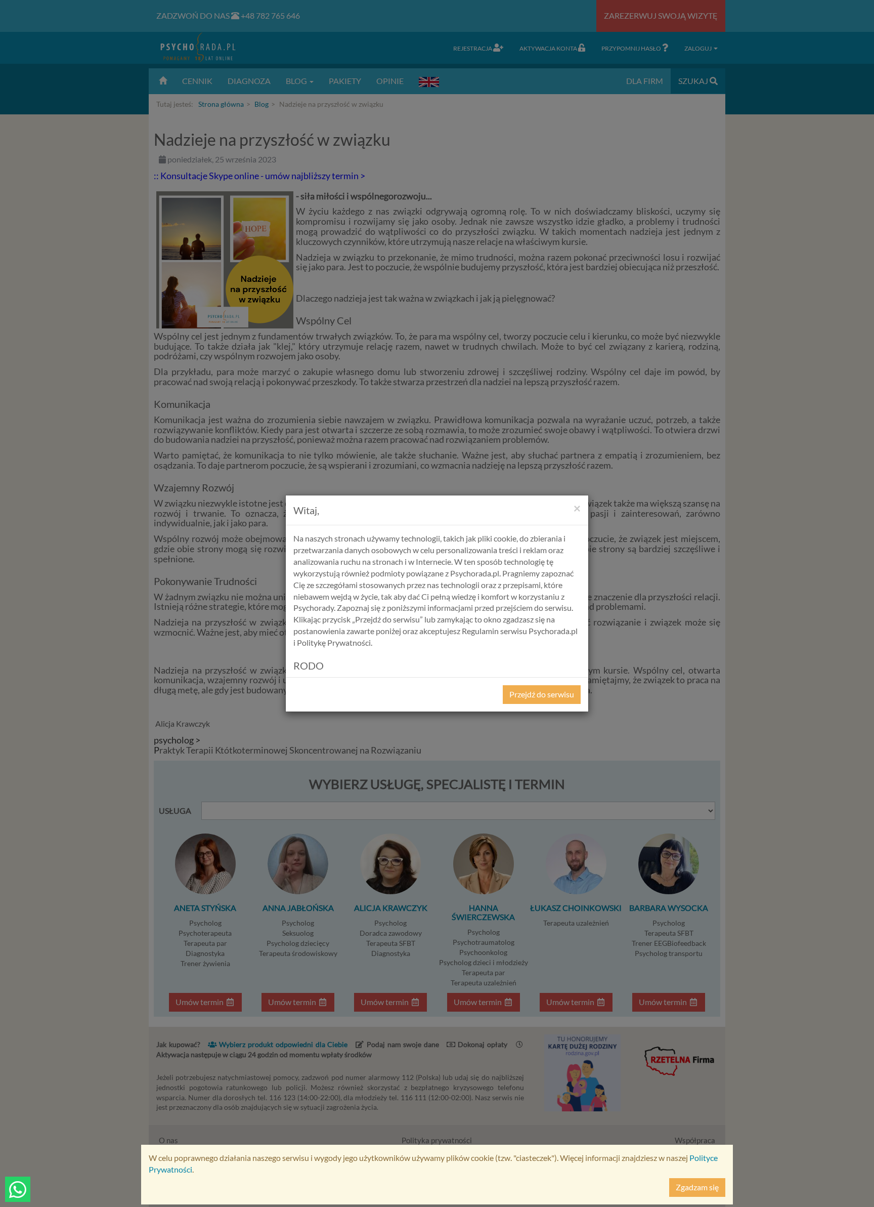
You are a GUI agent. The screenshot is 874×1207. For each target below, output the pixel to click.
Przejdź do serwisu (541, 694)
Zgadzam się (697, 1187)
